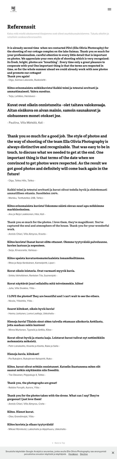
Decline (84, 454)
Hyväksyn (73, 454)
